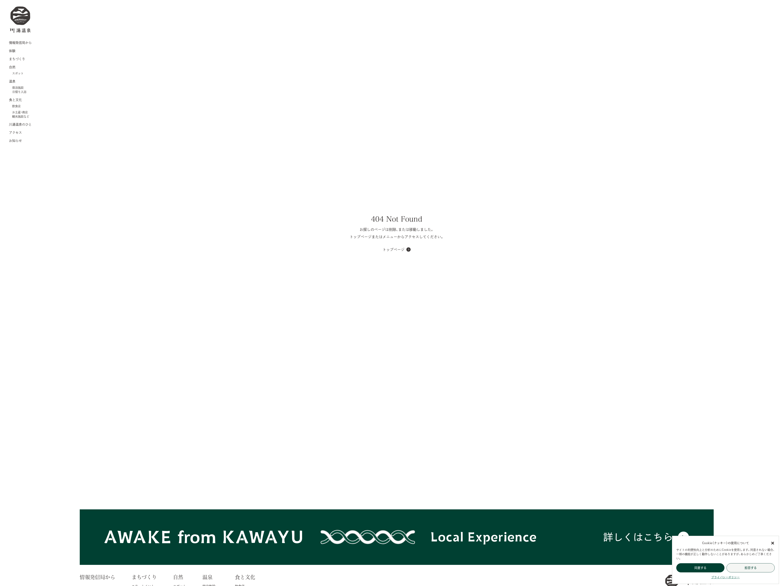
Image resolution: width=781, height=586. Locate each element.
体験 (12, 50)
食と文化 (15, 99)
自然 (12, 67)
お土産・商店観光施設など (20, 114)
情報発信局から (20, 42)
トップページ (394, 249)
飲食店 (16, 106)
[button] (773, 543)
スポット (18, 73)
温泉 (12, 81)
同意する (700, 567)
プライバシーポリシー (725, 577)
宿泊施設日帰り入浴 (19, 89)
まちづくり (17, 59)
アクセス (15, 132)
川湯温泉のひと (20, 124)
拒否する (751, 567)
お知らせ (15, 140)
